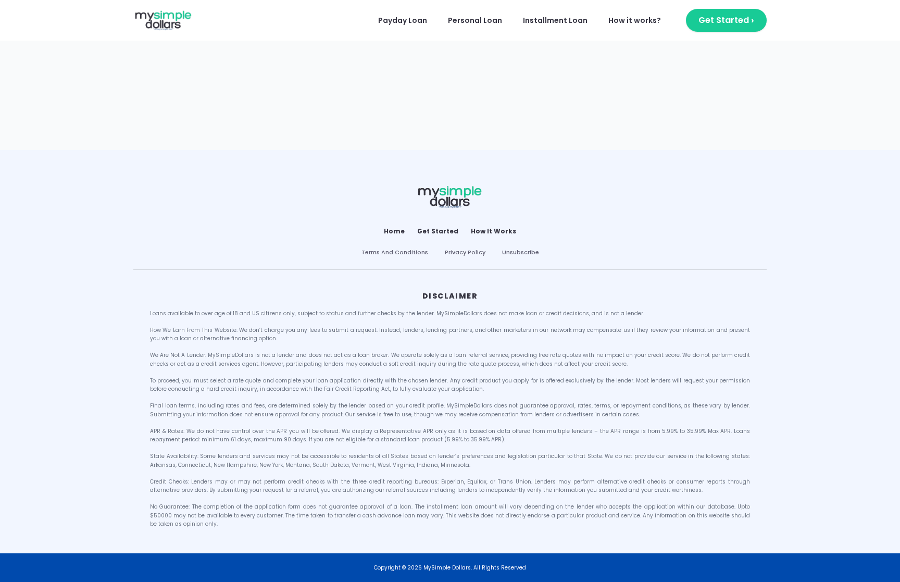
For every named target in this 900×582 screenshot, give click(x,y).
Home (394, 231)
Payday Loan (402, 20)
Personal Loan (475, 20)
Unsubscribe (520, 252)
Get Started (726, 20)
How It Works (493, 231)
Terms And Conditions (394, 252)
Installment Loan (555, 20)
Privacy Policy (465, 252)
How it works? (634, 20)
